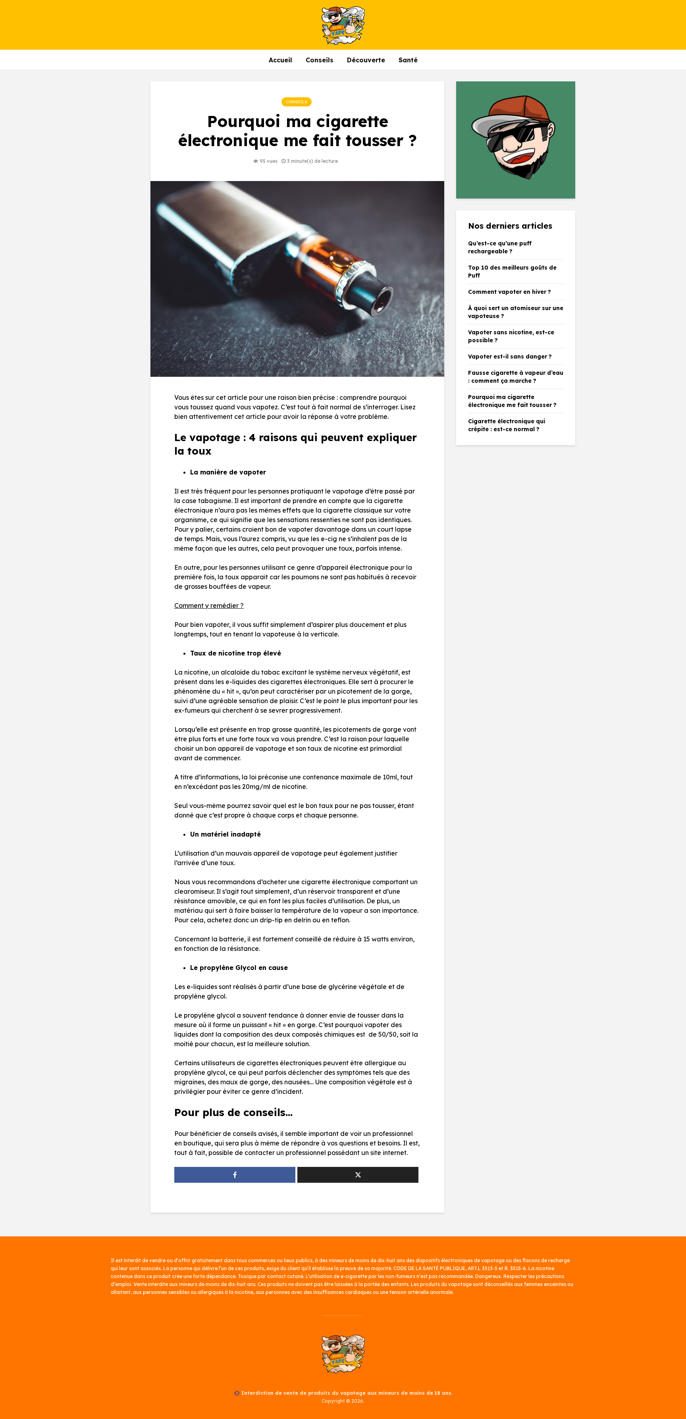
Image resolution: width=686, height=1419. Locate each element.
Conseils (319, 60)
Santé (408, 60)
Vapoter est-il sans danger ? (510, 356)
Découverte (366, 60)
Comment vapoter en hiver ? (509, 291)
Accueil (280, 60)
